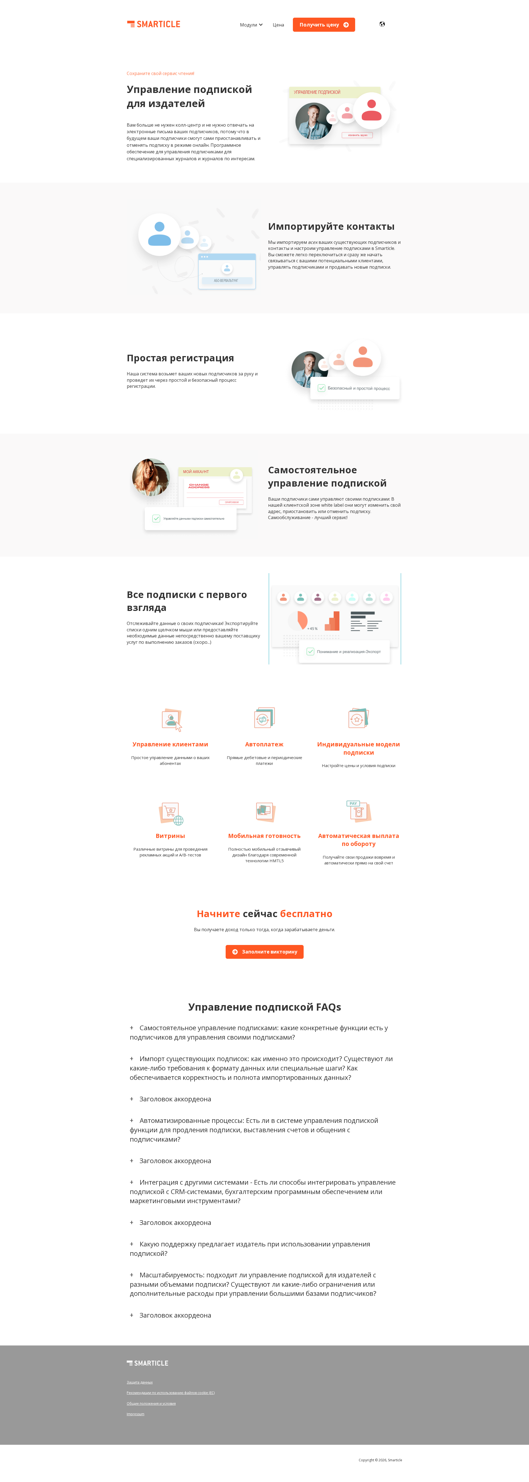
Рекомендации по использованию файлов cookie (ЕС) (171, 1392)
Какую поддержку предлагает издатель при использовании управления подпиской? (250, 1248)
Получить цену (319, 24)
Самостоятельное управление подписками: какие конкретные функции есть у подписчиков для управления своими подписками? (259, 1032)
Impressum (135, 1414)
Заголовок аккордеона (175, 1098)
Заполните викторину (269, 952)
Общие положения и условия (151, 1403)
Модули (248, 25)
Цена (278, 25)
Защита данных (140, 1382)
